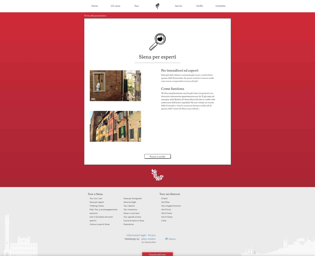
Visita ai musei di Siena (100, 224)
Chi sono (115, 6)
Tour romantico (130, 209)
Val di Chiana (167, 216)
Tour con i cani (96, 198)
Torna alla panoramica (95, 15)
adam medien (148, 238)
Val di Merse (166, 213)
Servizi (178, 6)
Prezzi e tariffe (157, 156)
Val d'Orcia (166, 209)
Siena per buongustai (133, 198)
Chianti (164, 198)
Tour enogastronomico (171, 205)
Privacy (152, 235)
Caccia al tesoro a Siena (134, 220)
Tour (136, 6)
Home (94, 6)
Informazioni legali (136, 235)
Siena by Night (130, 202)
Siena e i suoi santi (132, 213)
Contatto (220, 6)
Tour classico (129, 205)
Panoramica (129, 224)
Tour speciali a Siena (132, 216)
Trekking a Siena (97, 205)
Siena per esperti (97, 202)
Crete (163, 220)
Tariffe (199, 6)
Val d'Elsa (165, 202)
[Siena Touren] (157, 6)
